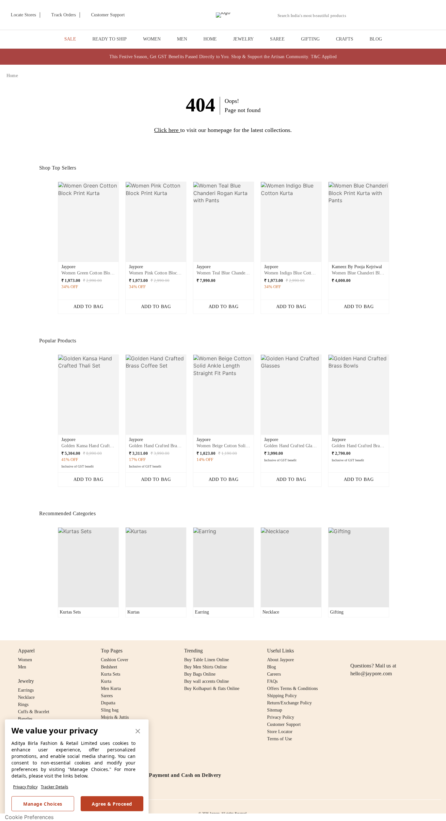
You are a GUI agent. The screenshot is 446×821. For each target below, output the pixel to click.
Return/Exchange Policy (289, 702)
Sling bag (110, 710)
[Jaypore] (223, 15)
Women (25, 659)
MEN (182, 39)
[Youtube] (392, 651)
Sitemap (274, 710)
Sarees (107, 695)
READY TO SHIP (109, 39)
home (12, 75)
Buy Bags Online (199, 674)
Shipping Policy (282, 695)
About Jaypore (280, 659)
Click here (166, 130)
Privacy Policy (25, 787)
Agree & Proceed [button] (112, 804)
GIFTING (310, 39)
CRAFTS (344, 39)
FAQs (272, 681)
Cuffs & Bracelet (33, 711)
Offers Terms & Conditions (292, 688)
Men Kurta (111, 688)
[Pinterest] (404, 651)
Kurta (106, 681)
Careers (274, 674)
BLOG (376, 39)
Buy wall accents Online (206, 681)
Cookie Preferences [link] (29, 817)
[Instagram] (354, 651)
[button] (370, 15)
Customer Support (284, 724)
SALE (70, 39)
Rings (23, 704)
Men (22, 667)
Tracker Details (54, 787)
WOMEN (152, 39)
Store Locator (280, 731)
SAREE (277, 39)
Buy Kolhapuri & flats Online (211, 688)
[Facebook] (367, 651)
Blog (271, 667)
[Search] (354, 15)
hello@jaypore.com (371, 673)
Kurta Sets (110, 674)
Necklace (26, 697)
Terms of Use (279, 738)
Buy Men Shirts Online (205, 667)
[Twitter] (379, 651)
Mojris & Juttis (115, 717)
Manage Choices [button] (42, 804)
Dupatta (108, 702)
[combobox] (314, 15)
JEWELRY (243, 39)
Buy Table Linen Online (206, 659)
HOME (210, 39)
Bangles (25, 718)
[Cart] (403, 15)
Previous (52, 224)
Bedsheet (109, 667)
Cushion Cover (114, 659)
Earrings (26, 690)
